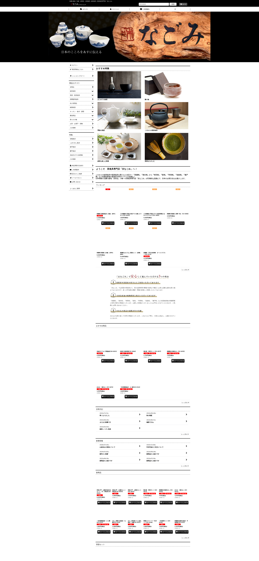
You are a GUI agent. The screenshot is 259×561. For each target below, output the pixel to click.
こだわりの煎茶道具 (151, 130)
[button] (175, 9)
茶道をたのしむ (150, 161)
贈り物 (147, 99)
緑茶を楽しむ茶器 (103, 161)
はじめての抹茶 (102, 99)
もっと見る (185, 269)
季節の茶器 (101, 130)
